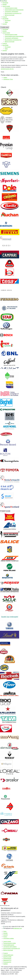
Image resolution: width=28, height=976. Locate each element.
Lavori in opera (6, 6)
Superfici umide (7, 956)
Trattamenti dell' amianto (10, 946)
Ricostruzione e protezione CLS (13, 13)
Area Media (5, 18)
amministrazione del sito (7, 69)
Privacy (5, 936)
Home (4, 931)
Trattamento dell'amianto (11, 11)
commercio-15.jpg (8, 79)
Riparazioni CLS (7, 960)
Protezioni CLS (7, 962)
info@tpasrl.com (17, 928)
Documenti (8, 20)
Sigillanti (5, 964)
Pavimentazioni (7, 958)
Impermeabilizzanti (8, 955)
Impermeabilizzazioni (8, 945)
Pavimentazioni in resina (11, 8)
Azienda (4, 4)
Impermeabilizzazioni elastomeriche (14, 9)
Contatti (4, 24)
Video (6, 22)
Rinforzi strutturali (9, 15)
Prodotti (4, 17)
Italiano (5, 77)
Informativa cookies (8, 938)
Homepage (5, 2)
